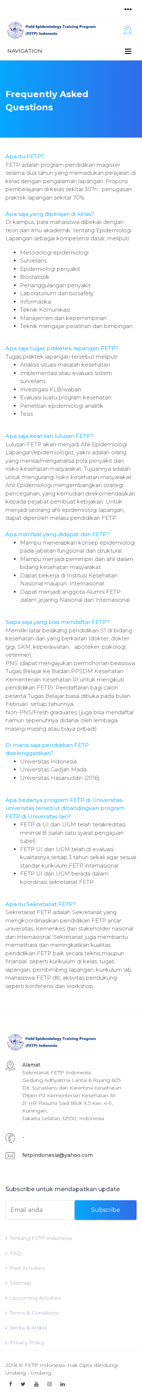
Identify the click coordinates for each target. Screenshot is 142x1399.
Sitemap (20, 1283)
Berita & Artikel (28, 1327)
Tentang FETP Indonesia (41, 1238)
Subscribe (105, 1209)
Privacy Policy (27, 1342)
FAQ (15, 1253)
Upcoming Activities (35, 1298)
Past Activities (27, 1268)
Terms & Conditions (34, 1312)
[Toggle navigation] (128, 9)
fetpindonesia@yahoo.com (57, 1155)
